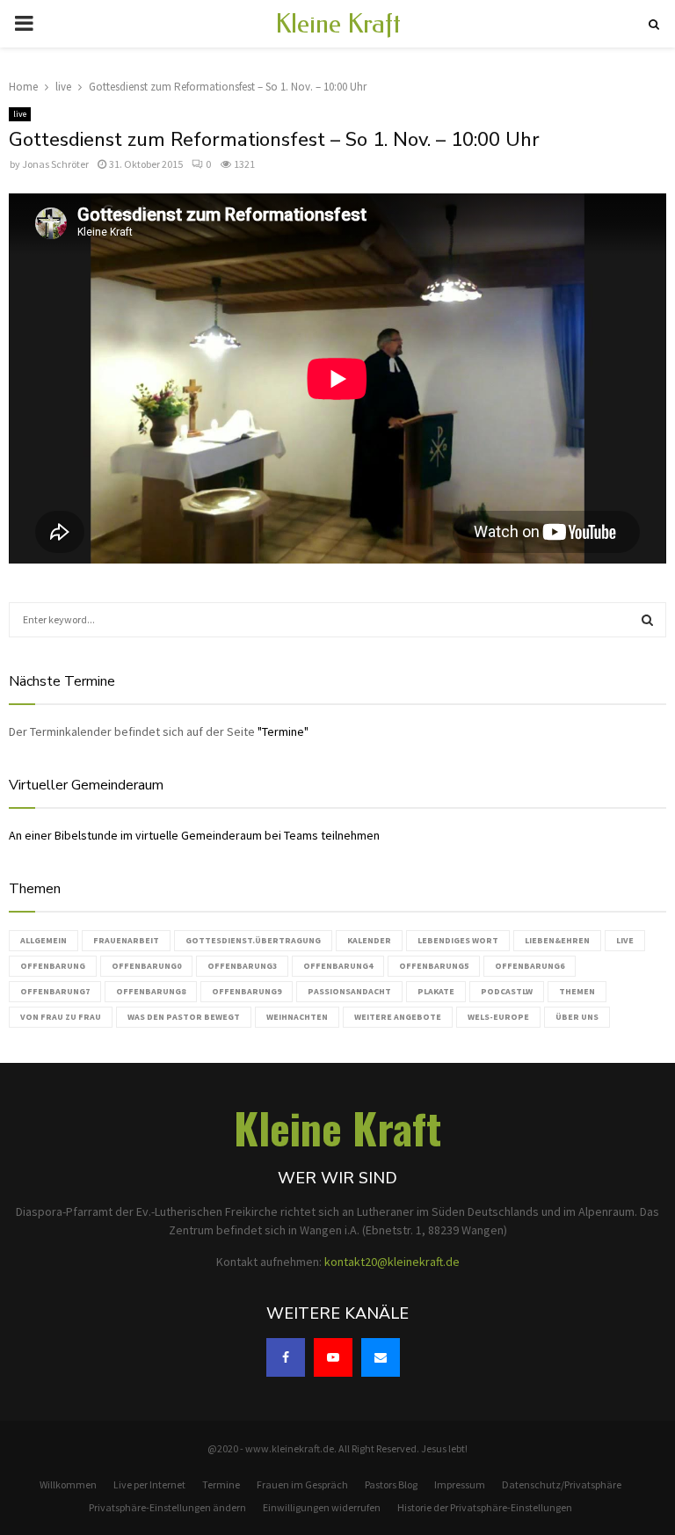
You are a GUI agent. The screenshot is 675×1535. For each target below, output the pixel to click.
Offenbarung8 (150, 991)
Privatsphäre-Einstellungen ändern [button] (167, 1507)
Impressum (459, 1484)
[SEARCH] (647, 619)
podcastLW (507, 991)
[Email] (380, 1357)
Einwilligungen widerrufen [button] (322, 1507)
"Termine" (283, 731)
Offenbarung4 (338, 965)
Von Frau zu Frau (60, 1016)
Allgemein (43, 940)
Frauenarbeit (126, 940)
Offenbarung (52, 965)
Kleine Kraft (338, 24)
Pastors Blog (391, 1484)
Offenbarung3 (242, 965)
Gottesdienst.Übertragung (253, 940)
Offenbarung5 (433, 965)
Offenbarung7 (55, 991)
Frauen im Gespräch (302, 1484)
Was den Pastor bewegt (183, 1016)
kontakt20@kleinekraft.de (392, 1261)
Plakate (435, 991)
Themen (577, 991)
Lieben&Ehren (557, 940)
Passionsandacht (349, 991)
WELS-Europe (498, 1016)
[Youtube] (333, 1357)
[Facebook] (285, 1357)
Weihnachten (297, 1016)
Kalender (369, 940)
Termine (221, 1484)
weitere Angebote (397, 1016)
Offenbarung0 (146, 965)
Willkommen (68, 1484)
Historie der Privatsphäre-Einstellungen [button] (484, 1507)
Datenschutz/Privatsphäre (561, 1484)
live (19, 114)
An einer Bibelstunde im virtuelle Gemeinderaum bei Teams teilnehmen (194, 835)
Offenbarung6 (529, 965)
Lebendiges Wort (457, 940)
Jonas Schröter (55, 164)
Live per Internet (149, 1484)
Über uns (577, 1016)
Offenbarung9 (246, 991)
